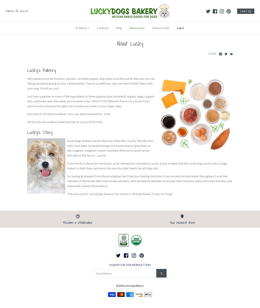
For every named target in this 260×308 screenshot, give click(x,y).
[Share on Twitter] (226, 54)
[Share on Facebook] (220, 54)
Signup (10, 11)
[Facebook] (215, 11)
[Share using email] (231, 54)
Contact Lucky (161, 28)
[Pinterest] (229, 11)
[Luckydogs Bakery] (130, 6)
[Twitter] (208, 11)
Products (83, 28)
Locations (103, 28)
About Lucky (137, 28)
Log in (180, 28)
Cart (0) (245, 11)
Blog (119, 28)
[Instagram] (222, 11)
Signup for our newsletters (130, 264)
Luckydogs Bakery (134, 285)
